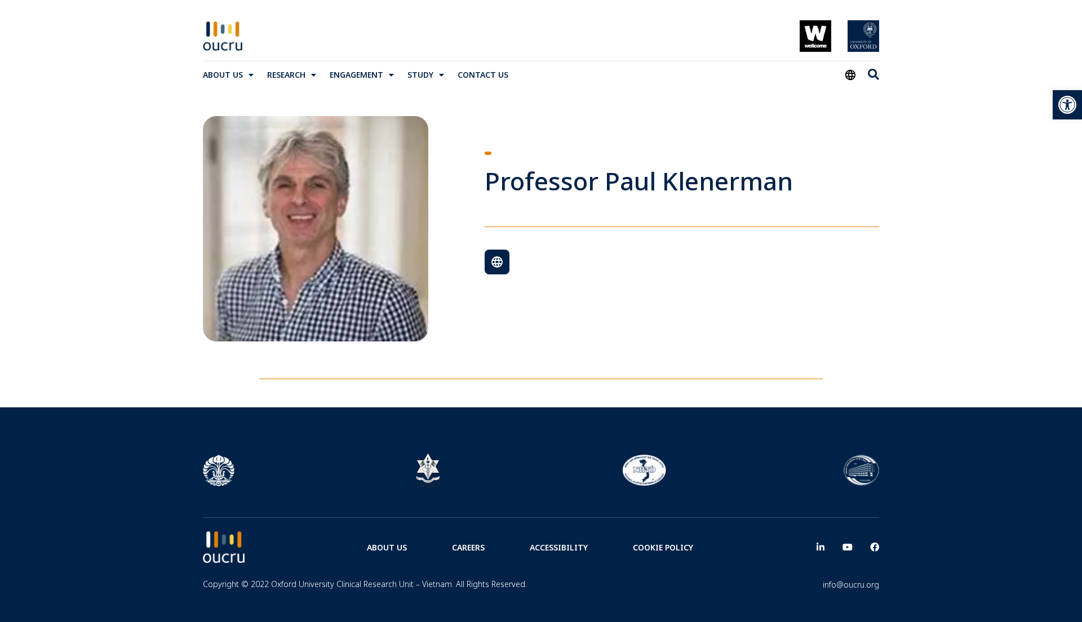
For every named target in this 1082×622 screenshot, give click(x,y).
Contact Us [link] (483, 74)
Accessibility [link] (559, 547)
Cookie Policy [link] (663, 547)
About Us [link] (223, 74)
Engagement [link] (356, 74)
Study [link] (420, 74)
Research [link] (286, 74)
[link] (1067, 104)
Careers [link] (468, 547)
